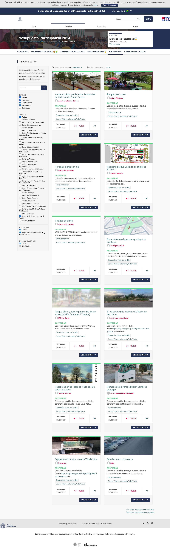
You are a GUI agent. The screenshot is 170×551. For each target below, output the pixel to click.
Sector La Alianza (28, 159)
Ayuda (135, 26)
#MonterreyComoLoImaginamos (31, 41)
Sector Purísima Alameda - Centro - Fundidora (32, 182)
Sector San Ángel (28, 193)
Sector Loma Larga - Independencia (28, 165)
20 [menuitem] (107, 67)
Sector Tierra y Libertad (30, 204)
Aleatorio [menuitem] (76, 67)
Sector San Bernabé (29, 185)
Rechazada (26, 108)
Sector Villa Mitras (28, 221)
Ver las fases (114, 44)
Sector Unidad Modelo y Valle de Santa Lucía (32, 210)
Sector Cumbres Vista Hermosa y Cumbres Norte (32, 134)
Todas (24, 97)
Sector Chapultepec (29, 130)
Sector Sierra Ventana (30, 198)
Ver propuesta (89, 135)
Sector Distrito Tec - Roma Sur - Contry (32, 143)
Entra (148, 19)
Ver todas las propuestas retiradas (140, 509)
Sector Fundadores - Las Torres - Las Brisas (32, 155)
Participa (68, 26)
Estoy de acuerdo (109, 5)
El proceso (22, 52)
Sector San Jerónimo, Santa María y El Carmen (32, 189)
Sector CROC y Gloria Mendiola (33, 122)
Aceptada (25, 100)
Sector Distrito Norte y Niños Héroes (30, 139)
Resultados (26, 246)
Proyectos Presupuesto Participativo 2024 (31, 233)
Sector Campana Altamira (31, 125)
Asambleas (102, 26)
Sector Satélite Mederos (30, 195)
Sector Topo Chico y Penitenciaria (34, 206)
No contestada (27, 105)
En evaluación (27, 103)
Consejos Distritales (135, 52)
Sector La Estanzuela (29, 162)
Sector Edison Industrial (30, 147)
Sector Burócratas (28, 120)
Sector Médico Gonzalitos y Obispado (30, 173)
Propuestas (115, 52)
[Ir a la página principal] (20, 19)
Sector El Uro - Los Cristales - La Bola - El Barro (32, 151)
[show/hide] (45, 233)
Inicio (34, 26)
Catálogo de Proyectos (72, 52)
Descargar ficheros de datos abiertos (97, 523)
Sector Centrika (27, 128)
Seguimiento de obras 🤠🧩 (44, 52)
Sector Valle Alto (28, 213)
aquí (96, 5)
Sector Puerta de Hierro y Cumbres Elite (31, 177)
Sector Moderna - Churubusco (33, 169)
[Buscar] (138, 19)
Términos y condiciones (67, 523)
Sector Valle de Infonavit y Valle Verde (32, 217)
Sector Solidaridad (28, 201)
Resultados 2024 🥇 (97, 52)
